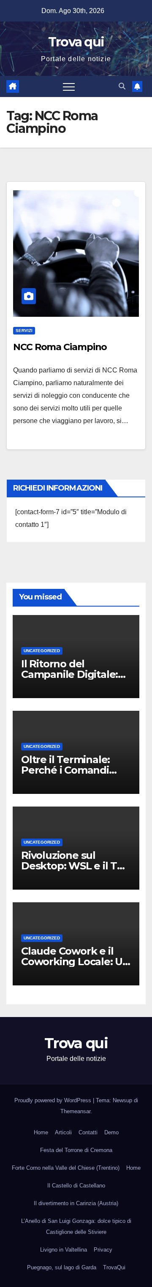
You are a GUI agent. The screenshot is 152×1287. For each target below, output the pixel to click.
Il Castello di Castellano (76, 1185)
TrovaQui (114, 1267)
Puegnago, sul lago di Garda (61, 1267)
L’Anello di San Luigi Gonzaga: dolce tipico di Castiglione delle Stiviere (76, 1226)
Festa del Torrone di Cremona (76, 1150)
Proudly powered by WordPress (53, 1100)
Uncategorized (42, 650)
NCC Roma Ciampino (60, 347)
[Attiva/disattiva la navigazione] (68, 86)
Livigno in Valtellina (63, 1250)
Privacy (103, 1250)
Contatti (88, 1132)
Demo (111, 1132)
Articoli (63, 1132)
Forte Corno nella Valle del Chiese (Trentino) (65, 1168)
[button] (122, 86)
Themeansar (75, 1111)
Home (41, 1132)
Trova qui (76, 42)
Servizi (24, 330)
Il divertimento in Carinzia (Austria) (76, 1203)
